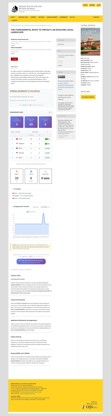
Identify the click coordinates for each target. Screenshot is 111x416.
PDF (15, 59)
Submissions (63, 17)
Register (92, 5)
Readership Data (16, 112)
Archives (41, 17)
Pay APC (72, 17)
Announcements (52, 17)
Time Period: (36, 207)
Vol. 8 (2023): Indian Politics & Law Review (34, 25)
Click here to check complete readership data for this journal (31, 164)
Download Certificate (88, 97)
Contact (14, 20)
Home (12, 25)
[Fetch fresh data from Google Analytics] (49, 112)
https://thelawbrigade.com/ (27, 393)
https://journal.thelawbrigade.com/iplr (31, 392)
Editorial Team (23, 17)
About (13, 17)
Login (98, 5)
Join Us (85, 5)
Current (33, 17)
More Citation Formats (63, 136)
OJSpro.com (25, 105)
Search (96, 17)
